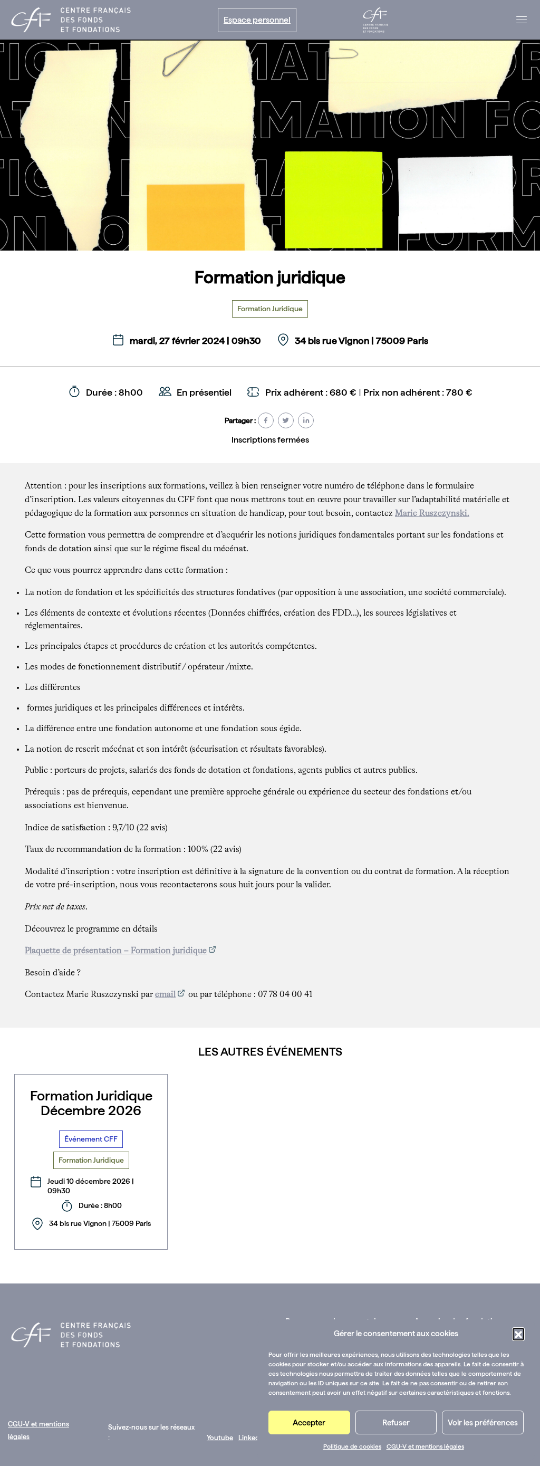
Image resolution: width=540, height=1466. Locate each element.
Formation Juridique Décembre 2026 (91, 1102)
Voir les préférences (483, 1422)
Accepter (309, 1422)
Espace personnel (257, 20)
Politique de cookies (352, 1446)
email (165, 995)
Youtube (220, 1438)
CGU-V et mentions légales (425, 1446)
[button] (518, 1333)
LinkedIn (251, 1438)
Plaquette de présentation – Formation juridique (116, 951)
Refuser (396, 1422)
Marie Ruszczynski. (432, 514)
